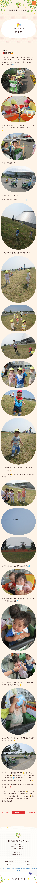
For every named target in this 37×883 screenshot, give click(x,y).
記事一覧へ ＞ (18, 812)
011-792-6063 (19, 852)
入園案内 (27, 861)
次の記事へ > (31, 812)
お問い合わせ (27, 864)
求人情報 (9, 864)
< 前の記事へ (6, 812)
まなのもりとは (9, 861)
